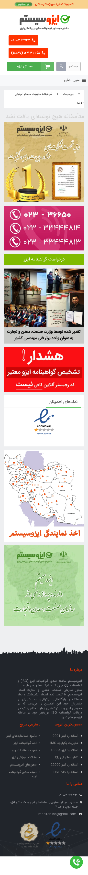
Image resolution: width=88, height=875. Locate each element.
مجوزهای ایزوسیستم (23, 764)
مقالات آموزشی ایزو (24, 757)
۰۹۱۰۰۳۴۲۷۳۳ (21, 40)
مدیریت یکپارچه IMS (64, 743)
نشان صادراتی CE (66, 757)
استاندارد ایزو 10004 (64, 750)
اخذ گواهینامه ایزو (25, 743)
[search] (61, 66)
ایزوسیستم (68, 94)
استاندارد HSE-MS (66, 772)
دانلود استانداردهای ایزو (21, 736)
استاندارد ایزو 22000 (64, 764)
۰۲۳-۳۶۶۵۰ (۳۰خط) (26, 53)
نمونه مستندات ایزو (24, 750)
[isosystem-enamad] (55, 835)
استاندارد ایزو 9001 (65, 736)
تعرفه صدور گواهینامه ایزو (23, 774)
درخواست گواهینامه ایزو (44, 259)
